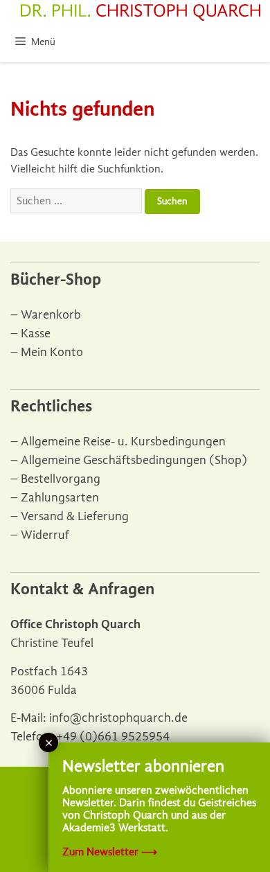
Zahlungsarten (60, 497)
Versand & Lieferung (75, 516)
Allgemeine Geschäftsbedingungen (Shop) (134, 460)
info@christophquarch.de (118, 718)
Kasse (36, 333)
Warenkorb (51, 315)
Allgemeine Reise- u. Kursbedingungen (123, 441)
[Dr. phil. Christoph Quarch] (140, 12)
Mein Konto (52, 352)
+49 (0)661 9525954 (113, 736)
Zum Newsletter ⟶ (109, 852)
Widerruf (45, 535)
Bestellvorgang (60, 479)
